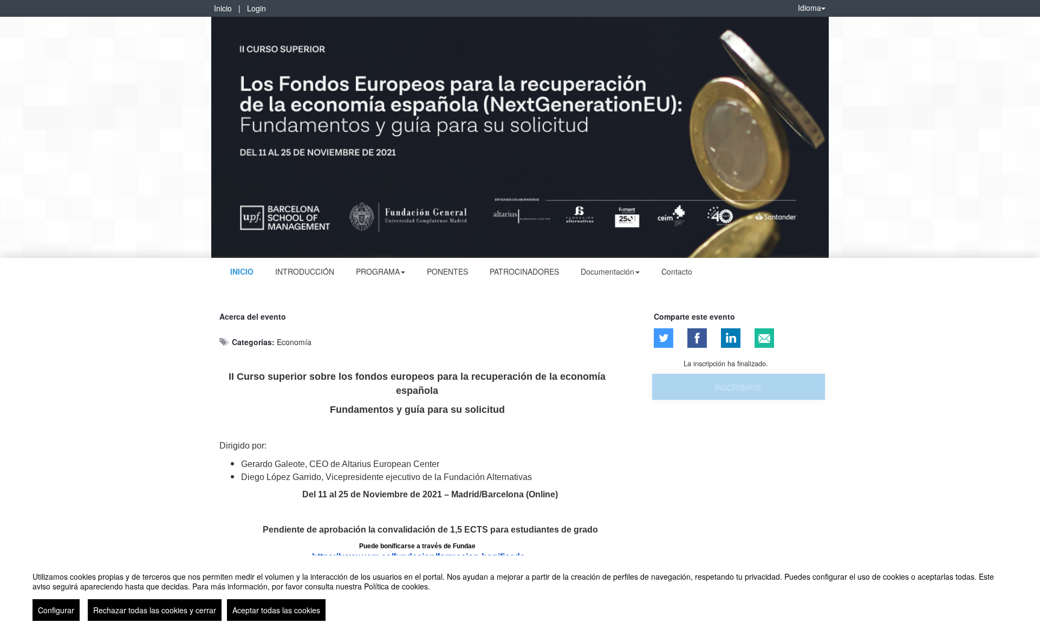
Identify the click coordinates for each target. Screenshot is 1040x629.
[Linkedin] (730, 338)
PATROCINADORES (524, 271)
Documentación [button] (607, 271)
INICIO (241, 271)
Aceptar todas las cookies (276, 610)
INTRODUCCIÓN (304, 271)
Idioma (809, 7)
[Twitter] (663, 338)
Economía (294, 341)
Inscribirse (738, 387)
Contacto (676, 271)
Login (256, 8)
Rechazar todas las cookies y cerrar (154, 610)
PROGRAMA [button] (378, 271)
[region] (520, 592)
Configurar (56, 610)
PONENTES (447, 271)
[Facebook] (697, 338)
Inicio (223, 8)
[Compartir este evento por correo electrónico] (764, 338)
